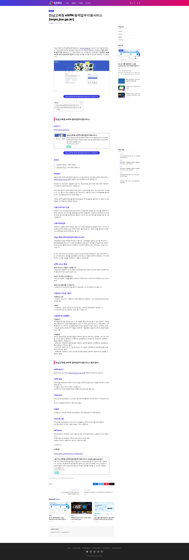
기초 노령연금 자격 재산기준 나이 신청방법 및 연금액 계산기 (130, 156)
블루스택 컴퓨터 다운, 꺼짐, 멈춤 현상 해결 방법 (133, 80)
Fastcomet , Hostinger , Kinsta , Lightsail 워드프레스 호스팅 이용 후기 (130, 163)
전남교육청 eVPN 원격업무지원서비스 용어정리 (68, 108)
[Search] (137, 3)
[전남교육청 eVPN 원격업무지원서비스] (81, 141)
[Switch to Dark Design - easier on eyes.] (139, 3)
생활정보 (74, 3)
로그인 (62, 532)
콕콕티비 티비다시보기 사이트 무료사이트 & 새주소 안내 (81, 518)
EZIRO (51, 23)
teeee (121, 166)
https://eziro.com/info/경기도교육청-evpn (68, 453)
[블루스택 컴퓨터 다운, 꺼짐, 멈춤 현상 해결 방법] (121, 81)
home (50, 8)
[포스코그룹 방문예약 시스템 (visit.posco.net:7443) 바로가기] (59, 508)
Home (67, 3)
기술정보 (81, 3)
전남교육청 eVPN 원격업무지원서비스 (67, 105)
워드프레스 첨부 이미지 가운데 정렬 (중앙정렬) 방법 (129, 181)
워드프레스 (88, 3)
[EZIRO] (55, 3)
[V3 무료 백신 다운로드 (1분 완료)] (121, 88)
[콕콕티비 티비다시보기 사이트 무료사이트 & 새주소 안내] (81, 508)
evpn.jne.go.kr (85, 48)
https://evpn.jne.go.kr (61, 130)
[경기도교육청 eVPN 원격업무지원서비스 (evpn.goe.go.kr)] (81, 466)
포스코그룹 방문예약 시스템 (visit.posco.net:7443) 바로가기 (57, 518)
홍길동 (121, 172)
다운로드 (120, 34)
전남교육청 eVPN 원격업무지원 (66, 478)
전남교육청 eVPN (53, 478)
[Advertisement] (81, 36)
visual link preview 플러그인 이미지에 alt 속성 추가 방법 (129, 175)
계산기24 (121, 154)
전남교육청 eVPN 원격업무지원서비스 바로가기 (81, 96)
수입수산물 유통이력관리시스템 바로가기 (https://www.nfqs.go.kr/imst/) (104, 518)
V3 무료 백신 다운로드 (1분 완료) (133, 87)
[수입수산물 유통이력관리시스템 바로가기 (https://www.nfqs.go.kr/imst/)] (104, 508)
